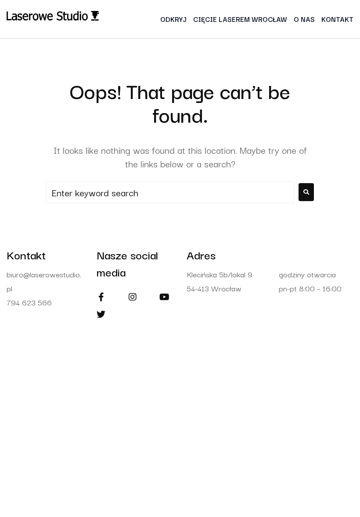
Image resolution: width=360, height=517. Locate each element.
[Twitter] (101, 314)
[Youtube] (164, 297)
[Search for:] (170, 192)
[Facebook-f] (101, 297)
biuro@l (19, 274)
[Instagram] (132, 297)
